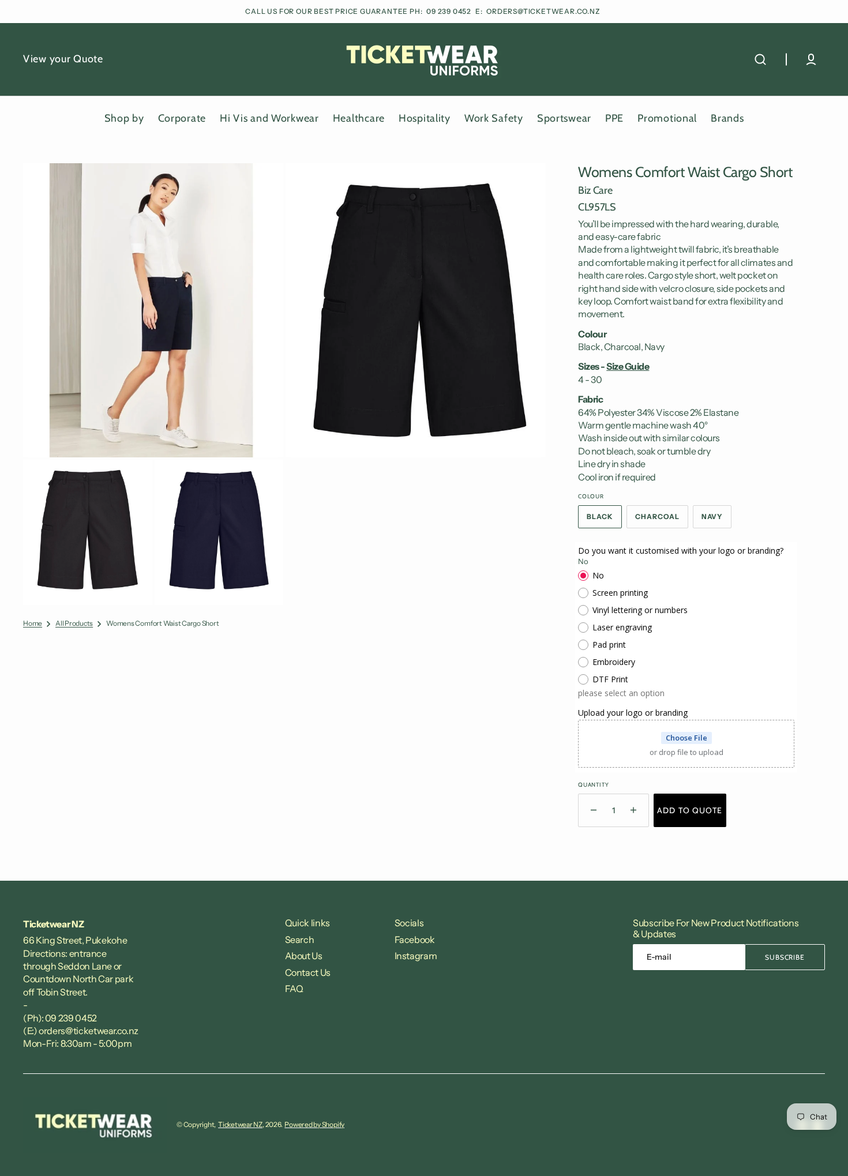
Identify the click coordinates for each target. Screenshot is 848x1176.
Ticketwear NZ (240, 1124)
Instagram (416, 955)
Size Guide (627, 366)
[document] (284, 384)
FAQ (294, 988)
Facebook (415, 939)
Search (299, 939)
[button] (760, 59)
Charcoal (661, 520)
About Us (303, 955)
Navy (716, 520)
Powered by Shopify (314, 1124)
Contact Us (308, 972)
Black (604, 520)
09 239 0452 (449, 11)
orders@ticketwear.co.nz (543, 11)
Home (32, 623)
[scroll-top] (823, 1151)
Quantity (593, 784)
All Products (74, 623)
